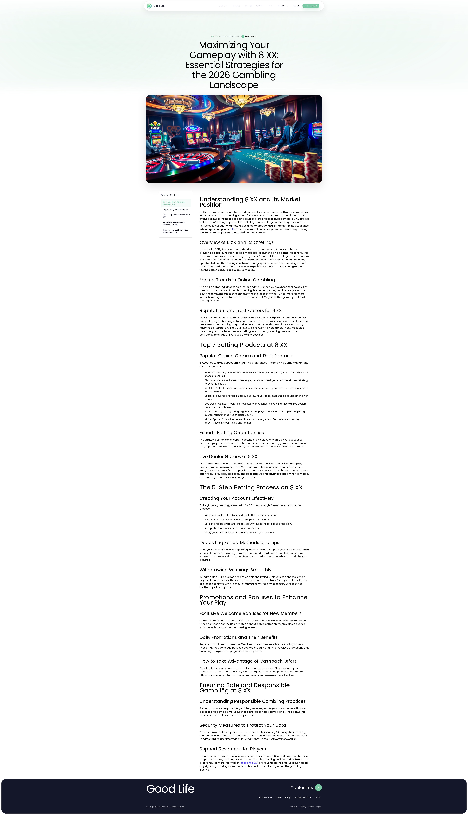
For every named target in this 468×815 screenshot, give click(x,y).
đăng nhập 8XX (249, 762)
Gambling (215, 36)
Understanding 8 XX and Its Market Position (174, 203)
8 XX (232, 229)
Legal (318, 806)
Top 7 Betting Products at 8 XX (175, 209)
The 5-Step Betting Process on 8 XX (176, 216)
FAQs (288, 797)
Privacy (303, 806)
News (278, 797)
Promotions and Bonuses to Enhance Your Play (174, 223)
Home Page (265, 797)
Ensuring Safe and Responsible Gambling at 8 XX (175, 231)
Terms (311, 806)
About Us (293, 806)
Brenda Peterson (251, 36)
